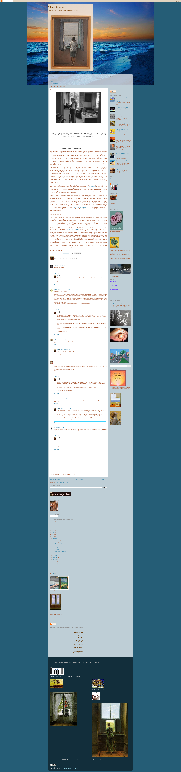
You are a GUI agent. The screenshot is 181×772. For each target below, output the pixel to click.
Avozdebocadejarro (115, 184)
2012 (53, 536)
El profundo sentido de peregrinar (59, 551)
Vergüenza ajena (56, 549)
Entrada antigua (103, 479)
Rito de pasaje (55, 547)
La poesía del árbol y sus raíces (122, 137)
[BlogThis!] (76, 253)
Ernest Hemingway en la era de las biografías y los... (63, 543)
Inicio (51, 78)
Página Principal (80, 479)
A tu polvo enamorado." (78, 654)
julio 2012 (55, 559)
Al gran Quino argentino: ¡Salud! (122, 160)
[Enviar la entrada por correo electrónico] (72, 253)
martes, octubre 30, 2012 (61, 265)
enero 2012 (55, 570)
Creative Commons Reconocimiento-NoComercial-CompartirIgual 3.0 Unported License (90, 767)
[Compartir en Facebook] (79, 253)
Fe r (58, 276)
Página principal (54, 73)
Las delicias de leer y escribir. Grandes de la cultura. (64, 255)
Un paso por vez (119, 145)
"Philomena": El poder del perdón (122, 153)
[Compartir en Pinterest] (80, 253)
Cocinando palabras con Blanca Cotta (60, 553)
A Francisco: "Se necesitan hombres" (123, 107)
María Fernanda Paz (61, 767)
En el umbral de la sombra (121, 114)
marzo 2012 (55, 567)
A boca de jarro (56, 6)
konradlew (106, 759)
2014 (53, 532)
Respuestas (57, 273)
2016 (53, 528)
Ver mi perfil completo (120, 199)
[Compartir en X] (77, 253)
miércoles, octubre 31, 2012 (66, 379)
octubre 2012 (55, 542)
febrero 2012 (55, 568)
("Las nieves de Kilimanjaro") (72, 229)
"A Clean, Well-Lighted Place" (79, 207)
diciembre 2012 (56, 538)
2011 (53, 573)
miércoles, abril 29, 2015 (61, 427)
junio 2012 (55, 561)
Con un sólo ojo (56, 545)
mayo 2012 (55, 563)
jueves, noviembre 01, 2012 (66, 408)
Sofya (55, 265)
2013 (53, 534)
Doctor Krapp (57, 289)
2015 (53, 530)
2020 (53, 523)
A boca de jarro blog (54, 83)
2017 (53, 527)
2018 (53, 525)
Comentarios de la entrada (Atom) (62, 482)
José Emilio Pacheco (91, 186)
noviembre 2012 (56, 540)
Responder (56, 270)
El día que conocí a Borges (116, 303)
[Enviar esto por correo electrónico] (75, 253)
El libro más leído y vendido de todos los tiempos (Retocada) (123, 122)
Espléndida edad (120, 185)
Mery (55, 427)
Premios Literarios (64, 73)
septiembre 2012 (56, 555)
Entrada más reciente (55, 479)
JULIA (55, 362)
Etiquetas (72, 73)
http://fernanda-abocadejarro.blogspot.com (69, 768)
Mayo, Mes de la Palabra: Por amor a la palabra (123, 168)
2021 (53, 521)
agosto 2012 (55, 557)
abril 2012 (55, 565)
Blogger (117, 759)
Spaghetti (56, 339)
